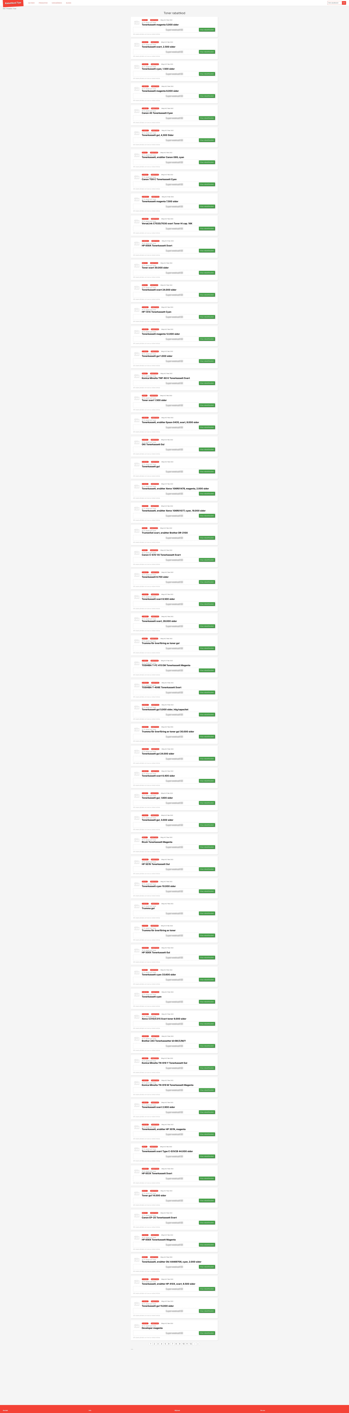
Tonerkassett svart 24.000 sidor (159, 289)
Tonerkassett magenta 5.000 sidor (160, 24)
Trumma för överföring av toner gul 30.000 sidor (168, 731)
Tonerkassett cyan (152, 996)
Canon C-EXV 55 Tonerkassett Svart (161, 555)
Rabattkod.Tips (13, 3)
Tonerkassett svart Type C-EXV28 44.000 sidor (167, 1151)
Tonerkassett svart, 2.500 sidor (158, 46)
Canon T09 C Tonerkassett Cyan (159, 179)
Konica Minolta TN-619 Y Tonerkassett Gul (164, 1063)
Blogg (68, 3)
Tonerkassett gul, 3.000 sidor (157, 820)
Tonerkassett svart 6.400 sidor (158, 775)
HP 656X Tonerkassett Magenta (159, 1239)
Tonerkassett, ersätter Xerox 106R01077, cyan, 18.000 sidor (174, 510)
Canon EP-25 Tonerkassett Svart (159, 1217)
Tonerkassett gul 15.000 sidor (158, 1306)
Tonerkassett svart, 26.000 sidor (159, 621)
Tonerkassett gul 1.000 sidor (157, 356)
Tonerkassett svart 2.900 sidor (158, 1107)
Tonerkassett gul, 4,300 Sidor (158, 135)
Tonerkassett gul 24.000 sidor (158, 753)
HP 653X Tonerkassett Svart (157, 1173)
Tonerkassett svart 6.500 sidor (158, 599)
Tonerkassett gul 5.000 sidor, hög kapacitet (165, 709)
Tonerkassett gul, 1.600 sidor (157, 798)
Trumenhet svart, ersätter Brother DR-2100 (165, 532)
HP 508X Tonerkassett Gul (156, 952)
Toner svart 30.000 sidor (155, 267)
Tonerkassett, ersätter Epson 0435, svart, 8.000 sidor (170, 422)
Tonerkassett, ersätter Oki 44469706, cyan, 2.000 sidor (171, 1261)
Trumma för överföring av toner (159, 930)
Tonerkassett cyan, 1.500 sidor (158, 69)
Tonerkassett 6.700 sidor (155, 577)
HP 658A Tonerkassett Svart (157, 245)
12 (191, 1344)
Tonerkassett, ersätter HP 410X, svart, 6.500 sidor (168, 1284)
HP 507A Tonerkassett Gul (156, 864)
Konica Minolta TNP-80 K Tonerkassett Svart (166, 378)
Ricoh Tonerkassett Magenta (157, 842)
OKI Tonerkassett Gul (153, 444)
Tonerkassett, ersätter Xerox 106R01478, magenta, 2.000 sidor (175, 488)
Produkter (43, 3)
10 (183, 1344)
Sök (344, 3)
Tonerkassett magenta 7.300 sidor (160, 201)
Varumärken (57, 3)
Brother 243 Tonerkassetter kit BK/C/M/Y (164, 1041)
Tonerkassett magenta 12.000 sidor (161, 334)
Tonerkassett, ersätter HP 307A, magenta (164, 1129)
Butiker (31, 3)
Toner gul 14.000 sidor (154, 1195)
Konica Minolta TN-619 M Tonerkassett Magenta (167, 1085)
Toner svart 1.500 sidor (154, 400)
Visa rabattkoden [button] (207, 30)
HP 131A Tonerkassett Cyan (156, 312)
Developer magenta (152, 1328)
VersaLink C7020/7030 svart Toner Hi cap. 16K (167, 223)
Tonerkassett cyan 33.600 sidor (159, 974)
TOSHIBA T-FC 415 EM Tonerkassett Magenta (166, 665)
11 (187, 1344)
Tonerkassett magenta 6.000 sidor (160, 91)
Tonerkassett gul (151, 466)
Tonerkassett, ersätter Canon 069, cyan (163, 157)
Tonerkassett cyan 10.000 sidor (159, 886)
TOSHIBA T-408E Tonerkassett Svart (161, 687)
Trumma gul (148, 908)
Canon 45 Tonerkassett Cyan (157, 113)
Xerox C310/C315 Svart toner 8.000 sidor (164, 1018)
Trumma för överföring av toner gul (160, 643)
